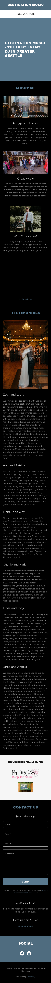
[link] (25, 5)
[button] (25, 299)
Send (25, 882)
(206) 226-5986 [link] (25, 14)
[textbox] (25, 824)
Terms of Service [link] (27, 893)
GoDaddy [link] (31, 976)
